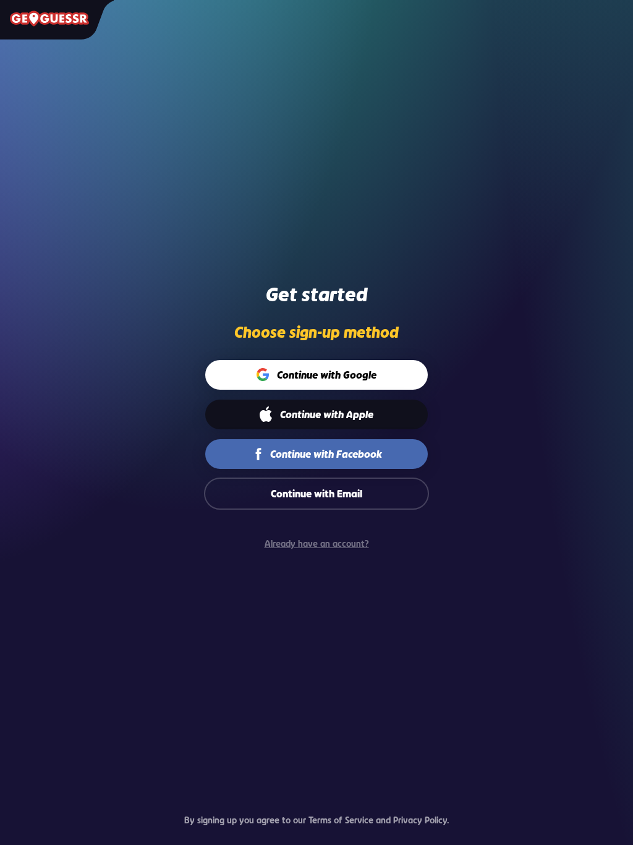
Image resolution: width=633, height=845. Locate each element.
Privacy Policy (420, 820)
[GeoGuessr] (49, 18)
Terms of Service (340, 820)
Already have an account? (317, 543)
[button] (316, 374)
